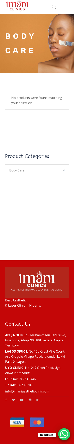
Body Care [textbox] (37, 170)
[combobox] (37, 170)
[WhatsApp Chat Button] (64, 434)
